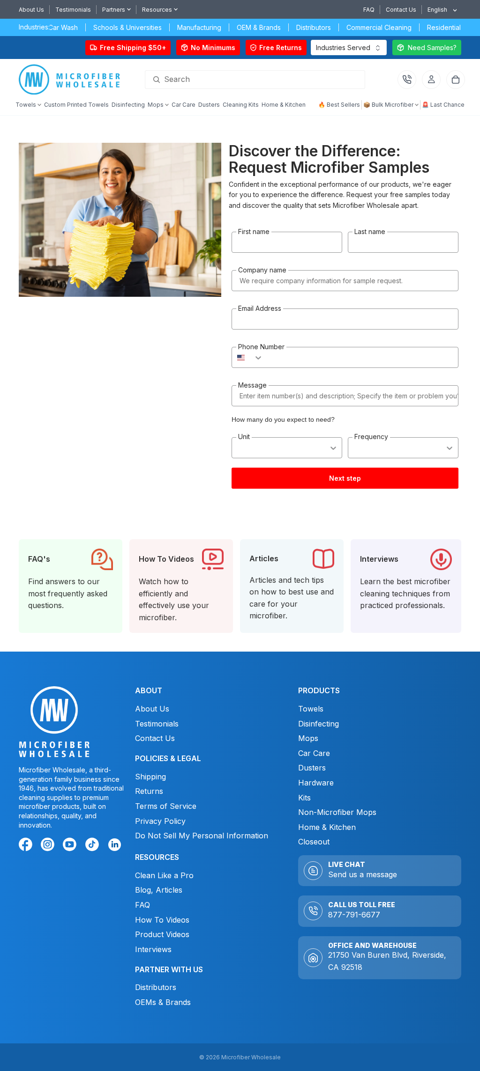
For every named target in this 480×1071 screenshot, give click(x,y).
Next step (345, 478)
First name (254, 231)
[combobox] (438, 9)
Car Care (314, 753)
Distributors (155, 987)
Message (252, 385)
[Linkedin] (114, 844)
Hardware (316, 782)
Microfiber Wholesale (251, 1057)
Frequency (371, 436)
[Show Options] (333, 448)
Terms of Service (165, 806)
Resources (157, 9)
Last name (369, 231)
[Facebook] (27, 846)
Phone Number (261, 347)
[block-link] (70, 586)
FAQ (369, 9)
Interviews (153, 949)
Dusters (312, 768)
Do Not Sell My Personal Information (201, 836)
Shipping (150, 776)
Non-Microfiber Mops (337, 812)
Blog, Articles (158, 890)
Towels (310, 708)
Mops (308, 738)
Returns (149, 791)
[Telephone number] (407, 79)
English (437, 9)
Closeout (314, 842)
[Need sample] (426, 47)
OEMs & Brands (163, 1002)
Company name (262, 270)
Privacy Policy (160, 821)
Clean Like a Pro (164, 875)
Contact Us (401, 9)
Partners (113, 9)
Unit (244, 436)
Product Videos (162, 934)
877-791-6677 (354, 915)
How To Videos (162, 919)
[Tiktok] (93, 846)
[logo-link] (72, 80)
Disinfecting (318, 723)
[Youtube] (71, 846)
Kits (304, 797)
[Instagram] (49, 846)
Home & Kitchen (327, 827)
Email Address (259, 308)
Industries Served (343, 47)
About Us (31, 9)
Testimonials (73, 9)
